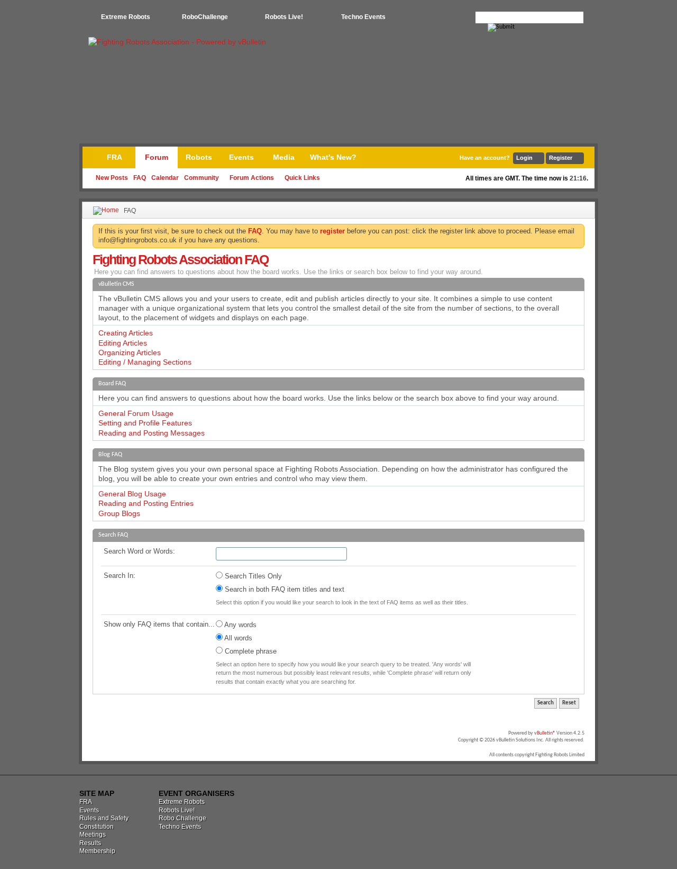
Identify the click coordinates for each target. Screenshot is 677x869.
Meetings (92, 834)
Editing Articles (122, 343)
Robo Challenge (182, 818)
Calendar (165, 178)
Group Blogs (119, 513)
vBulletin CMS (116, 284)
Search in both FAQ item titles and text (283, 589)
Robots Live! (284, 17)
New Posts (112, 178)
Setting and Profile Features (145, 423)
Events (241, 157)
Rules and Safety (104, 818)
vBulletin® (544, 733)
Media (284, 157)
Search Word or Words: (139, 551)
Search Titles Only (252, 576)
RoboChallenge (205, 17)
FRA (114, 157)
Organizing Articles (129, 352)
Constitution (96, 826)
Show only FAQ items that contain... (159, 624)
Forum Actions (252, 178)
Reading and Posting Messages (151, 433)
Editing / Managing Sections (144, 362)
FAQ (139, 178)
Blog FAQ (110, 454)
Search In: (119, 576)
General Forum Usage (135, 413)
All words (237, 638)
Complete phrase (250, 651)
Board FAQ (112, 384)
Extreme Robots (125, 17)
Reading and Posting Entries (146, 503)
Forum (156, 157)
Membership (97, 851)
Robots (199, 157)
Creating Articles (125, 333)
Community (201, 178)
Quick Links (302, 178)
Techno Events (363, 17)
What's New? (333, 157)
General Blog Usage (132, 494)
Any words (240, 625)
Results (90, 843)
